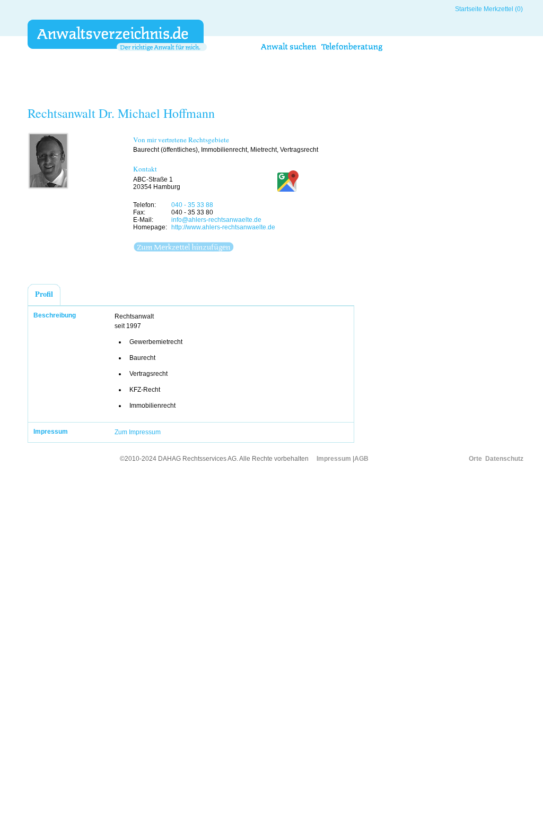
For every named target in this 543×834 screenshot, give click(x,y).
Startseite (468, 9)
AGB (361, 458)
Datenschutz (504, 458)
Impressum (334, 458)
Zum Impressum (138, 432)
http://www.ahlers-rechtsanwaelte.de (223, 227)
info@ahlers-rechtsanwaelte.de (216, 219)
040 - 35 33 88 (192, 205)
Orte (475, 458)
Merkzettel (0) (503, 9)
